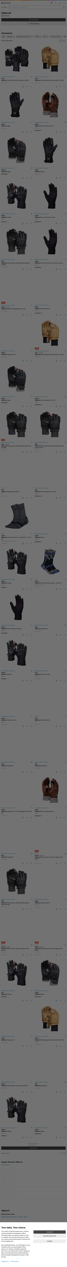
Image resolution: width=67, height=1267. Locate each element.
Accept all (50, 1232)
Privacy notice (15, 1261)
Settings (49, 1241)
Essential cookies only (49, 1236)
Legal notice (5, 1261)
